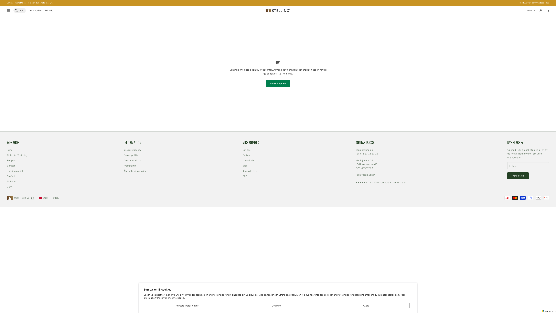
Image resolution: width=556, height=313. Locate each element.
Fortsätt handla (278, 83)
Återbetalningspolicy (135, 171)
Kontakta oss (20, 3)
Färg (9, 149)
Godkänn (276, 305)
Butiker (10, 3)
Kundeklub (248, 160)
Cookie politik (131, 155)
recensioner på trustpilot (393, 182)
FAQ (245, 176)
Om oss (246, 149)
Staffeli (11, 176)
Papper (11, 160)
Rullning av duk (15, 171)
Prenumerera (518, 175)
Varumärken (35, 10)
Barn (9, 186)
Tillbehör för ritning (17, 155)
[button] (548, 311)
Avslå (366, 305)
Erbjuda (49, 10)
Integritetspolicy (176, 297)
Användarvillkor (132, 160)
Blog (245, 165)
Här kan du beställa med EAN (41, 3)
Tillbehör (11, 181)
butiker (371, 174)
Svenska (529, 10)
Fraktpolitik (130, 165)
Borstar (11, 165)
